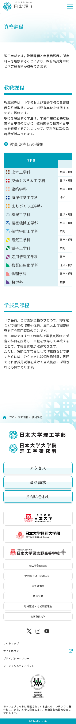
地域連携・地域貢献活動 (38, 606)
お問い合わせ (38, 497)
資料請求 (38, 482)
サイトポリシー (12, 650)
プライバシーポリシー (16, 658)
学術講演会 (38, 586)
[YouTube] (47, 631)
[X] (29, 631)
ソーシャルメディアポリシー (20, 665)
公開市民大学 (38, 616)
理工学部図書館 (38, 565)
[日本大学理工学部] (18, 6)
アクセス (38, 468)
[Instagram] (37, 631)
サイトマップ (11, 643)
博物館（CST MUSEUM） (38, 575)
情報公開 (38, 596)
